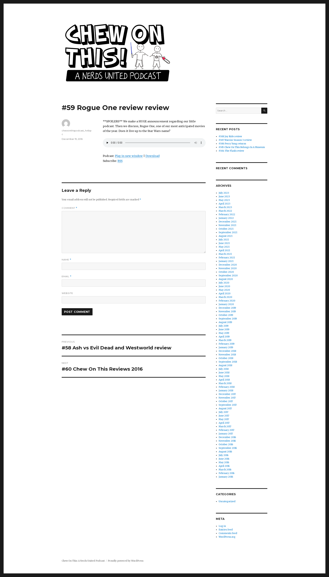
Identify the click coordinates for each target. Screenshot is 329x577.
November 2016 (227, 440)
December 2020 (228, 264)
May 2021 (224, 246)
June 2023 (224, 196)
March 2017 (225, 426)
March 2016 (225, 469)
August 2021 (225, 236)
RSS (120, 161)
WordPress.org (227, 536)
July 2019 (223, 325)
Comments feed (228, 533)
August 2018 (225, 365)
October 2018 (226, 358)
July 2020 (224, 282)
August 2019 (225, 322)
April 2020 (224, 293)
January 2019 (226, 347)
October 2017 (226, 401)
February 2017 (226, 430)
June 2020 (224, 286)
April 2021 (224, 250)
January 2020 (226, 304)
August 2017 (225, 408)
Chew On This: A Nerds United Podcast (83, 560)
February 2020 (227, 300)
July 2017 (223, 412)
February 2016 (226, 473)
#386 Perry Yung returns (232, 143)
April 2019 (224, 336)
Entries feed (226, 529)
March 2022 (225, 210)
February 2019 (226, 343)
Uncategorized (227, 501)
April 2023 (224, 203)
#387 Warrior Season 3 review (235, 140)
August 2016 (225, 451)
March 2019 (225, 340)
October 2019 (226, 315)
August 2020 (226, 279)
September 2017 (228, 404)
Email (66, 276)
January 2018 (226, 390)
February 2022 (227, 214)
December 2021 (227, 221)
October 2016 (226, 444)
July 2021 (224, 239)
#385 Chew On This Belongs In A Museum (242, 147)
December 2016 (227, 437)
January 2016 (226, 476)
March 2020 (225, 297)
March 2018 (225, 383)
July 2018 (224, 369)
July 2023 (224, 192)
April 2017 (224, 422)
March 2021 (225, 254)
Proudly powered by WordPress (125, 560)
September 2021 (228, 232)
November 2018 (227, 354)
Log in (222, 526)
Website (67, 293)
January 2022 (226, 218)
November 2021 (227, 225)
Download (152, 156)
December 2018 (227, 351)
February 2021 (227, 257)
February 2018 (227, 387)
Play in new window (129, 156)
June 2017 (224, 415)
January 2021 (226, 261)
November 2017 (227, 397)
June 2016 (224, 458)
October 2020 (226, 272)
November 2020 (228, 268)
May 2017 (224, 419)
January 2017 (226, 433)
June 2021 (224, 243)
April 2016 (224, 466)
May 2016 (224, 462)
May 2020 (224, 289)
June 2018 (224, 372)
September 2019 (228, 318)
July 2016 (223, 455)
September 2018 (228, 361)
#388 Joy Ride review (230, 136)
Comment (69, 208)
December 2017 (227, 394)
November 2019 (227, 311)
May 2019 (224, 333)
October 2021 (226, 228)
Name (66, 259)
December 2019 (227, 307)
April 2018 (224, 379)
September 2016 (228, 448)
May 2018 (224, 376)
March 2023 (225, 207)
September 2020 (228, 275)
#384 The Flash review (231, 150)
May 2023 (224, 200)
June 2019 (224, 329)
